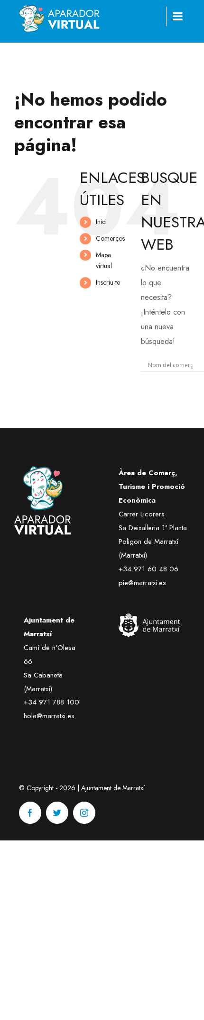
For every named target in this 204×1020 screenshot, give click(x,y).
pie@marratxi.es (142, 583)
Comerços (110, 238)
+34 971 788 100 (51, 702)
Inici (101, 221)
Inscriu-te (108, 282)
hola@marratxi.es (49, 716)
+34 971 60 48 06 (148, 569)
